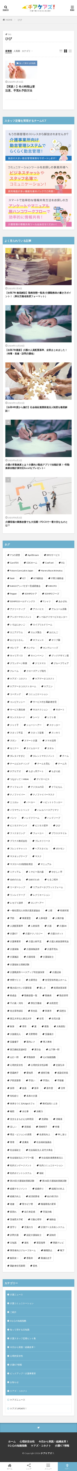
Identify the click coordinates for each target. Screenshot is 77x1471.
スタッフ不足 (16, 732)
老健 (12, 1204)
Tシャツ (47, 601)
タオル (50, 748)
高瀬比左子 (46, 1258)
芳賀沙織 (47, 1211)
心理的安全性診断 (39, 1065)
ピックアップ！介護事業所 (23, 1373)
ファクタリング (17, 833)
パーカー (31, 802)
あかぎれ (63, 601)
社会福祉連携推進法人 (52, 1157)
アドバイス (38, 609)
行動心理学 (36, 1219)
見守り (13, 1227)
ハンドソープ (53, 817)
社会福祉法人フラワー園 (22, 1157)
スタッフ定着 (37, 732)
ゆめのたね (15, 879)
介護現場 (31, 956)
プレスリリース (42, 841)
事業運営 (26, 918)
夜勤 (46, 1026)
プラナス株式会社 (18, 841)
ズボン (13, 740)
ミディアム (15, 871)
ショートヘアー (34, 725)
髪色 (35, 1265)
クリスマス (40, 663)
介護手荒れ (52, 949)
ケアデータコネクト (44, 678)
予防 (12, 918)
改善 (24, 1088)
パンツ (13, 817)
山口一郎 (14, 1057)
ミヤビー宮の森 (36, 871)
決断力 (40, 1111)
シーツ (36, 717)
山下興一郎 (54, 1049)
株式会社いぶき (50, 1103)
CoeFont (49, 562)
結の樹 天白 (52, 1196)
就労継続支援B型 (18, 1049)
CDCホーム (32, 562)
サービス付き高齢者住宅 (45, 702)
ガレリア (14, 647)
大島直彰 (61, 1026)
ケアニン (48, 686)
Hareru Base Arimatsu (51, 570)
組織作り (39, 1188)
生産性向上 (44, 1134)
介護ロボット (56, 933)
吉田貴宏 (53, 1003)
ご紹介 (13, 1312)
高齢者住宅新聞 (17, 1265)
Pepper (13, 593)
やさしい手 (57, 871)
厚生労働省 (36, 1003)
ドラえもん (57, 786)
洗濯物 (45, 1119)
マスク (38, 856)
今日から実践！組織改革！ (23, 1347)
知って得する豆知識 (27, 63)
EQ (62, 562)
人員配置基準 (16, 925)
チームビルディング (19, 763)
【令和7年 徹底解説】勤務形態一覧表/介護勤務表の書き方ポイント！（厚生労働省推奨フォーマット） (38, 294)
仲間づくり (15, 980)
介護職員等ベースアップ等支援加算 (27, 972)
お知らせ (14, 1382)
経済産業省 (34, 1196)
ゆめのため (34, 879)
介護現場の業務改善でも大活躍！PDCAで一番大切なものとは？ (36, 523)
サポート (60, 709)
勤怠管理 (63, 995)
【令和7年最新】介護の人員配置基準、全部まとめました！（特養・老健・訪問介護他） (36, 351)
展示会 (37, 1049)
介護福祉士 (48, 956)
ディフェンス (16, 786)
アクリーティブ (17, 609)
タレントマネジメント (43, 756)
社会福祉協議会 (44, 1142)
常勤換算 (31, 1057)
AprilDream (33, 555)
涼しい (13, 1126)
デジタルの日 (37, 786)
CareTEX (14, 562)
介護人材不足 (35, 941)
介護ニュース (16, 1294)
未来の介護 (32, 1095)
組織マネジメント (18, 1188)
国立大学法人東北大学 (21, 1018)
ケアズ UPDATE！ (18, 1408)
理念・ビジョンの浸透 (21, 1134)
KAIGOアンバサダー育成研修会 (25, 586)
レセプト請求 (16, 902)
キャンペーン (37, 655)
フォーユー (38, 833)
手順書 (60, 1080)
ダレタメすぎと (17, 756)
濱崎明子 (43, 1126)
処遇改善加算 (60, 987)
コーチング (15, 694)
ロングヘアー (37, 902)
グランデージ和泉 (18, 663)
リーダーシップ (17, 887)
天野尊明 (33, 1034)
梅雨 (12, 1111)
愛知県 (30, 1072)
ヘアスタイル (41, 848)
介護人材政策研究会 (59, 941)
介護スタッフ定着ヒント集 (23, 1338)
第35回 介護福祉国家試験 (22, 1180)
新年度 (50, 1088)
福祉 (41, 1173)
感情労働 (45, 1072)
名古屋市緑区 (16, 1010)
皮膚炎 (25, 1142)
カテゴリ (26, 51)
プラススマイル (59, 833)
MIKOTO (52, 586)
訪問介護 (14, 1235)
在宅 (41, 1018)
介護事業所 (15, 941)
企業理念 (33, 980)
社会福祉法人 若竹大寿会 (41, 1150)
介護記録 (56, 972)
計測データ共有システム (52, 1227)
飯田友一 (14, 1258)
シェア (29, 1469)
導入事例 (47, 1041)
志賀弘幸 (60, 1065)
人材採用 (35, 925)
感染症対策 (62, 1072)
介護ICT (14, 933)
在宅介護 (56, 1018)
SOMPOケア (31, 593)
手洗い (32, 1080)
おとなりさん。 (17, 640)
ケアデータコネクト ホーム (23, 686)
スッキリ (56, 732)
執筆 (12, 1026)
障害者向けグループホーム (23, 1250)
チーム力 (62, 763)
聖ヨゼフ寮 (27, 1204)
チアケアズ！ (47, 1453)
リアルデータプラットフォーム (48, 887)
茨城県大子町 (16, 1219)
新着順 (8, 51)
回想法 (62, 1010)
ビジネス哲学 (41, 825)
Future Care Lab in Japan (21, 570)
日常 (63, 1088)
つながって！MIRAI (19, 779)
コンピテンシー (17, 702)
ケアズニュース (17, 1399)
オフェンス (38, 640)
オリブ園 (56, 640)
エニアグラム (16, 632)
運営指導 (41, 1242)
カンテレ (31, 647)
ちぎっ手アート (36, 771)
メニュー (48, 1469)
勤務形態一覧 (30, 995)
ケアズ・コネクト (18, 678)
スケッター (54, 725)
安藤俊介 (49, 1034)
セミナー (14, 748)
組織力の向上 (58, 1188)
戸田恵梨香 (15, 1080)
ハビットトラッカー (52, 802)
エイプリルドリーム (42, 624)
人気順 (17, 51)
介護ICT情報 (16, 1364)
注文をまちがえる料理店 (22, 1119)
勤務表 (48, 995)
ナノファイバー (17, 794)
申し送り (62, 1134)
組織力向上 (15, 1196)
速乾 (26, 1242)
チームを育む (43, 763)
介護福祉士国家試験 (19, 964)
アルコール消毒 (59, 609)
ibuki (12, 578)
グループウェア (61, 663)
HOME (9, 19)
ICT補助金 (38, 578)
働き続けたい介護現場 (21, 987)
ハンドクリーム (31, 817)
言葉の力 (28, 1227)
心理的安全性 (16, 1065)
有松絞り (14, 1095)
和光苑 (34, 1010)
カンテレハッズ (50, 647)
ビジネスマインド (18, 825)
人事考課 (43, 918)
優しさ (42, 987)
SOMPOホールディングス (22, 601)
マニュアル (46, 864)
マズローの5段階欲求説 (21, 864)
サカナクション (40, 709)
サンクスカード (17, 717)
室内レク (31, 1041)
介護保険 (14, 949)
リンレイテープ (17, 895)
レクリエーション (41, 895)
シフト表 (51, 717)
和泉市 (48, 1010)
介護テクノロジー (34, 933)
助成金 (13, 995)
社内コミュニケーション (51, 1165)
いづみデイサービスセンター (53, 617)
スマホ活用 (50, 740)
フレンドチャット (18, 848)
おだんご (53, 632)
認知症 (52, 1235)
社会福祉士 (15, 1150)
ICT (24, 578)
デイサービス (43, 779)
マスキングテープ (18, 856)
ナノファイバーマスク (43, 794)
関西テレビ (58, 1242)
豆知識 (13, 1242)
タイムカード (33, 748)
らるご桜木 (52, 879)
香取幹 (30, 1258)
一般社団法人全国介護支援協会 (25, 910)
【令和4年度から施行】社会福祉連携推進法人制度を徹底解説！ (36, 409)
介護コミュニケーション (22, 1303)
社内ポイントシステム (21, 1173)
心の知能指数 (49, 1057)
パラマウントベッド (19, 810)
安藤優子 (14, 1041)
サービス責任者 (17, 709)
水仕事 (25, 1111)
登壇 (12, 1142)
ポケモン (60, 848)
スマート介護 (30, 740)
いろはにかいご (17, 624)
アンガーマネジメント (21, 617)
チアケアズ (15, 771)
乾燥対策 (64, 910)
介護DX (63, 925)
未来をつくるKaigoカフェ (22, 1103)
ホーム (12, 1441)
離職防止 (48, 1250)
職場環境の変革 (48, 1204)
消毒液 (59, 1119)
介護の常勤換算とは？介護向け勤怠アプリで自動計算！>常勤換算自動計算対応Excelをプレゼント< (37, 466)
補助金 (52, 1219)
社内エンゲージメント (21, 1165)
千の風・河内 (16, 1003)
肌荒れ (13, 1211)
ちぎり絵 (56, 771)
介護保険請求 (33, 949)
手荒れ (46, 1080)
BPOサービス (53, 555)
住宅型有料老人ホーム (56, 980)
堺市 (24, 1026)
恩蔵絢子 (14, 1072)
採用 (12, 1088)
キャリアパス (16, 655)
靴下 (62, 1250)
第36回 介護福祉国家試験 (54, 1180)
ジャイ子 (14, 725)
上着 (50, 910)
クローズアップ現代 (36, 671)
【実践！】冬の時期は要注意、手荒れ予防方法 (20, 88)
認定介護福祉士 (34, 1235)
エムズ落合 (36, 632)
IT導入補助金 (57, 578)
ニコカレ (14, 802)
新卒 (36, 1088)
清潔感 (27, 1126)
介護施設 (14, 956)
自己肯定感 (29, 1211)
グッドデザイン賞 (60, 655)
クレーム (14, 671)
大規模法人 (15, 1034)
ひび (20, 19)
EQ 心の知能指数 (18, 1320)
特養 (57, 1126)
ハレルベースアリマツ (48, 810)
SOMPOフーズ (52, 593)
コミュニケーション (38, 694)
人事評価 (59, 918)
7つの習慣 (15, 555)
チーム (65, 756)
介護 (49, 925)
